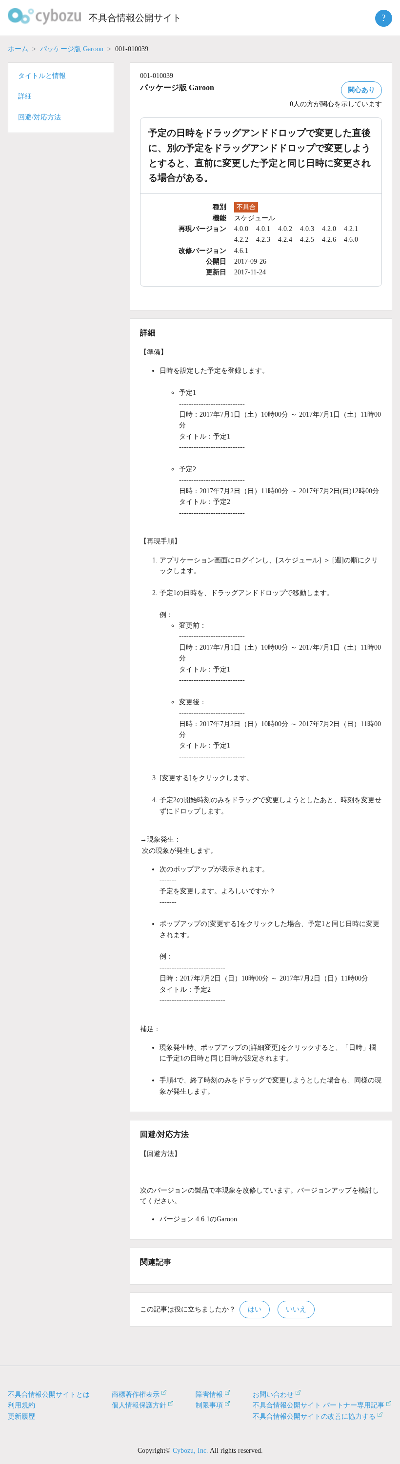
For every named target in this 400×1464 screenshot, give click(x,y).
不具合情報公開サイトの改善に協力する (314, 1416)
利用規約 (21, 1405)
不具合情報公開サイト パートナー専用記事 (318, 1405)
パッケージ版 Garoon (71, 49)
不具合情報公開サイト (135, 18)
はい (254, 1309)
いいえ (296, 1309)
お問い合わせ (273, 1394)
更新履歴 (21, 1416)
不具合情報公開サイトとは (49, 1394)
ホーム (18, 49)
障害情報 (209, 1394)
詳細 (25, 96)
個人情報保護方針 (139, 1405)
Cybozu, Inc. (190, 1450)
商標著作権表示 (136, 1394)
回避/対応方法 (39, 117)
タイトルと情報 (42, 75)
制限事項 (209, 1405)
